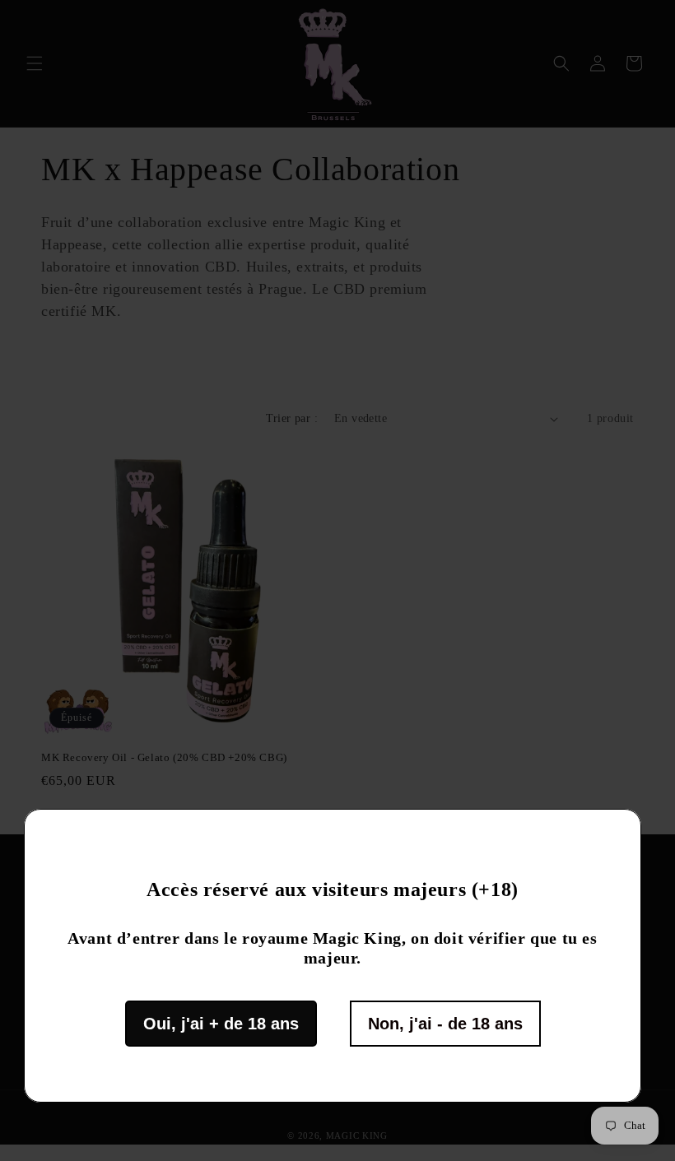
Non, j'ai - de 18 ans (445, 1024)
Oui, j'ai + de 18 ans (221, 1024)
